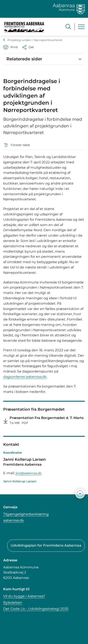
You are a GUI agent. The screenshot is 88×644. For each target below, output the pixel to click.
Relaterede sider (24, 58)
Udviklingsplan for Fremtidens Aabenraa (46, 545)
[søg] (68, 26)
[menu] (81, 26)
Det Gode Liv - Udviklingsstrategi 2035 (35, 609)
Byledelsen (12, 603)
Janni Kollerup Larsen (20, 481)
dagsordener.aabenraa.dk (25, 377)
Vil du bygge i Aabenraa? (24, 596)
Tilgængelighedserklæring (26, 514)
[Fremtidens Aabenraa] (24, 27)
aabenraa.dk (13, 520)
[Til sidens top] (80, 493)
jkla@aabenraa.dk (28, 473)
